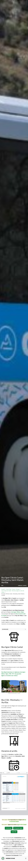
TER (10, 674)
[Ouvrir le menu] (26, 858)
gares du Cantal (22, 824)
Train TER (14, 831)
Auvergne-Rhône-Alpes (17, 612)
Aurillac (20, 585)
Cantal (25, 585)
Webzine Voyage (10, 858)
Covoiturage (8, 828)
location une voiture (12, 675)
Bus (2, 585)
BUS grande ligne (18, 828)
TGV (13, 674)
